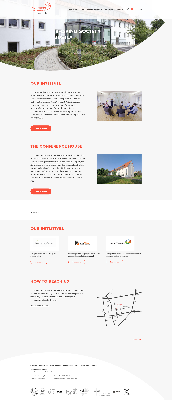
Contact (33, 365)
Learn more (41, 128)
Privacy (94, 365)
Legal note (85, 365)
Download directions (39, 306)
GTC (77, 365)
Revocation (43, 365)
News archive (55, 365)
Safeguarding (68, 365)
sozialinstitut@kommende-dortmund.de (65, 378)
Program (109, 9)
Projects (119, 9)
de (140, 9)
